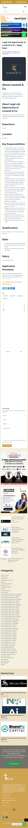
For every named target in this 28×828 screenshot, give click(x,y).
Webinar (3, 664)
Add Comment (6, 428)
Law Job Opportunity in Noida (8, 640)
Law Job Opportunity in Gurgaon (9, 630)
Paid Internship (4, 662)
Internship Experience (6, 587)
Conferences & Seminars (7, 580)
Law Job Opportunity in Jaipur (8, 633)
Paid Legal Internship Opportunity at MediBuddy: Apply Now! (18, 550)
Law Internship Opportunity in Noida (10, 614)
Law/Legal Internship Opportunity (9, 652)
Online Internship (5, 661)
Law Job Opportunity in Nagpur (9, 638)
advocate (5, 295)
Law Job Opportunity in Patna (8, 642)
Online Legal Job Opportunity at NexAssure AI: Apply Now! (18, 529)
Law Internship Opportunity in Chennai (10, 601)
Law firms (12, 295)
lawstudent (20, 295)
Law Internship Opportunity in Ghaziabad (11, 604)
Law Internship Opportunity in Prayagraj (11, 616)
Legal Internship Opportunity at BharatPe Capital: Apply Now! (18, 539)
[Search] (23, 11)
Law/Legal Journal (5, 656)
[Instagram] (7, 817)
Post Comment (6, 445)
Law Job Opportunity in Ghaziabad (9, 628)
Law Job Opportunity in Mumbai (9, 637)
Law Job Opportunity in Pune (8, 644)
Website (5, 423)
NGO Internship (4, 659)
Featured (4, 52)
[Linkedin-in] (3, 817)
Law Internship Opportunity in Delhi (9, 602)
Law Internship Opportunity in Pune (9, 618)
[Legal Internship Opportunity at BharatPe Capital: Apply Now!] (14, 728)
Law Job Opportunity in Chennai (9, 625)
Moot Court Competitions (7, 657)
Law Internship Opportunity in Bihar (9, 597)
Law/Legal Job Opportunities (8, 654)
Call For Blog (4, 576)
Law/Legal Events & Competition (9, 650)
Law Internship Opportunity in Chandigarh (11, 599)
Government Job (5, 585)
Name (5, 415)
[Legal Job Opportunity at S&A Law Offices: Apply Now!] (14, 683)
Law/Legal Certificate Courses (8, 649)
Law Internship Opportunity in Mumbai (10, 611)
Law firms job (10, 52)
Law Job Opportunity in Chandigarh (10, 623)
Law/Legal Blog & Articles (7, 647)
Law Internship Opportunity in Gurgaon (10, 606)
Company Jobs (4, 578)
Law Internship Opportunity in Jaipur (10, 607)
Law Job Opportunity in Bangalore (9, 621)
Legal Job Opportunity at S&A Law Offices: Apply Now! (18, 518)
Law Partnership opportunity (8, 645)
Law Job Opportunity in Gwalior (9, 632)
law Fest (3, 589)
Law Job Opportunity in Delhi (8, 626)
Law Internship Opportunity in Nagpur (10, 613)
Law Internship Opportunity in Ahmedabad (11, 594)
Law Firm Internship (5, 590)
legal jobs (5, 298)
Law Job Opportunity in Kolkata (9, 635)
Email (4, 419)
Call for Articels (5, 575)
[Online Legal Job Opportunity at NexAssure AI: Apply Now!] (14, 706)
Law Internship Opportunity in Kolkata (10, 609)
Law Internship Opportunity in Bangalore (11, 595)
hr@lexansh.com (6, 278)
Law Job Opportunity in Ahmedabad (10, 619)
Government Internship (6, 583)
